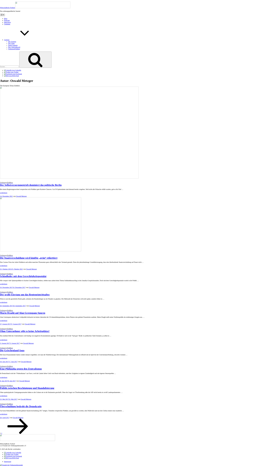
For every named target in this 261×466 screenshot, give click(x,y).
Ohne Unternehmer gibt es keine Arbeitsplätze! (24, 330)
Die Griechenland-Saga (12, 349)
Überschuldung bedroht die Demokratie (21, 405)
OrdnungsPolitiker (14, 49)
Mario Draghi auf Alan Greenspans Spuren (22, 312)
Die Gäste (11, 43)
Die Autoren (12, 42)
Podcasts (7, 20)
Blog (5, 18)
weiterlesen (3, 193)
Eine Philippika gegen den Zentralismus (21, 367)
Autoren (6, 40)
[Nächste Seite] (17, 433)
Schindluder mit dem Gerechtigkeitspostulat (23, 275)
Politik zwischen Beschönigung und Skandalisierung (27, 387)
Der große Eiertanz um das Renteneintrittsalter (25, 293)
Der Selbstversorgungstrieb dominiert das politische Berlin (31, 184)
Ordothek (7, 24)
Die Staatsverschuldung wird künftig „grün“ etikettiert (28, 257)
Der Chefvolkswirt (14, 47)
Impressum (7, 461)
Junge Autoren (13, 45)
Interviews (7, 22)
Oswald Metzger (21, 196)
